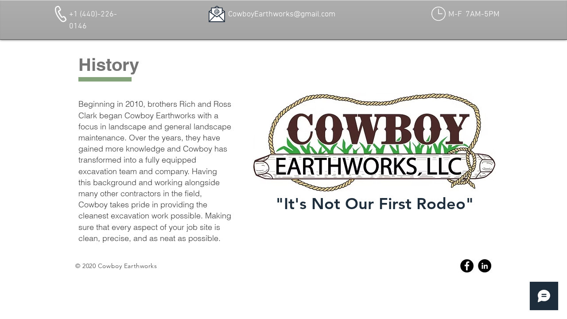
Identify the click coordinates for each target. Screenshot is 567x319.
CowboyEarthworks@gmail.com (281, 14)
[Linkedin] (484, 265)
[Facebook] (467, 265)
